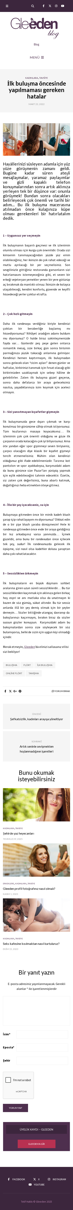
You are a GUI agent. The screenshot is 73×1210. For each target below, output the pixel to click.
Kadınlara (31, 78)
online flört (14, 673)
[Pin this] (20, 691)
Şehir (6, 1060)
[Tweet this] (10, 691)
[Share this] (5, 691)
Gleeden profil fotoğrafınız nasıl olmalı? (29, 888)
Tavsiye (43, 78)
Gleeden (29, 647)
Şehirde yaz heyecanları (18, 833)
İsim (6, 1034)
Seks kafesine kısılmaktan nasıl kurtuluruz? (31, 943)
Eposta (8, 1047)
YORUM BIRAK (62, 691)
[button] (36, 1144)
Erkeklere (8, 883)
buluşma (11, 665)
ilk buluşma (44, 665)
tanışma (34, 673)
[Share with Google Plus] (15, 691)
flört (27, 665)
